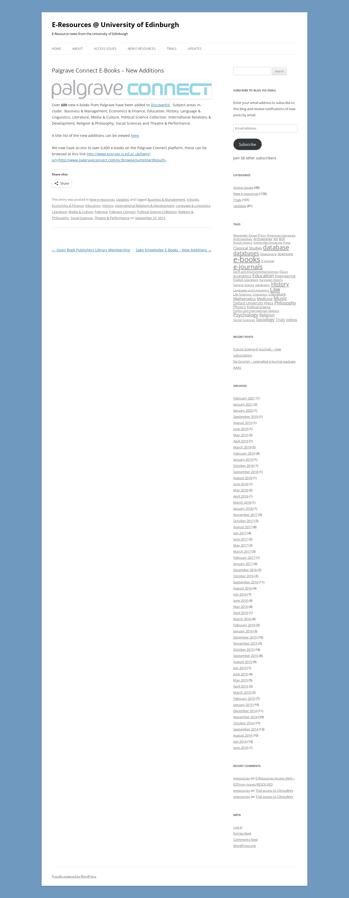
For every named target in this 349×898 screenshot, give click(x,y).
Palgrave (101, 211)
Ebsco (284, 271)
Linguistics (260, 294)
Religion (267, 315)
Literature (59, 211)
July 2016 (240, 594)
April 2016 (240, 612)
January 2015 (243, 704)
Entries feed (242, 833)
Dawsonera (268, 254)
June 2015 (240, 674)
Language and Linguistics (251, 290)
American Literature (281, 235)
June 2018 (240, 484)
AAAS (237, 367)
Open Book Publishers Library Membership (91, 249)
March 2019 (242, 447)
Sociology (265, 319)
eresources (241, 778)
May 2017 (240, 545)
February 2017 (244, 557)
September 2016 (245, 582)
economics (242, 276)
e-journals (248, 266)
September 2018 (245, 471)
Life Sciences (242, 294)
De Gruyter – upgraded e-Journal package (264, 361)
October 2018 (243, 465)
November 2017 (245, 514)
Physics (239, 306)
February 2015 (244, 698)
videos (291, 319)
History (107, 205)
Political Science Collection (157, 211)
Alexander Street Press (249, 235)
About (77, 48)
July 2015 (240, 668)
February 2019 (244, 453)
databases (246, 253)
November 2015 (245, 643)
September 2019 (245, 416)
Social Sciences (82, 218)
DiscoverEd (160, 104)
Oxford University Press (253, 303)
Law (275, 289)
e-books (193, 199)
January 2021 (243, 404)
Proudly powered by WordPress (74, 876)
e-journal (267, 261)
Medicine (265, 298)
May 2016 (240, 606)
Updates (195, 48)
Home (56, 48)
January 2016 (243, 631)
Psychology (245, 314)
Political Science (259, 307)
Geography (262, 285)
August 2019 (242, 422)
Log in (237, 827)
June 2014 (240, 747)
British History (242, 242)
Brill (282, 239)
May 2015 (240, 680)
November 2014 (245, 717)
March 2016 (242, 619)
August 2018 (242, 478)
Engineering (285, 276)
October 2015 (243, 649)
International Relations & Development (144, 205)
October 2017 (243, 520)
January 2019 (243, 459)
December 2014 (245, 710)
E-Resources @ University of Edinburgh (115, 24)
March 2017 (242, 551)
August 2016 (242, 588)
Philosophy (285, 303)
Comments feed (245, 839)
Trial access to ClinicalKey (274, 790)
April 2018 (240, 496)
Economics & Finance (68, 205)
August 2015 (242, 661)
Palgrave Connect (122, 211)
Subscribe (247, 144)
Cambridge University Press (271, 242)
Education (93, 205)
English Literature (245, 280)
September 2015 (245, 655)
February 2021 (244, 398)
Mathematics (244, 298)
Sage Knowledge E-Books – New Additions (174, 249)
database (276, 247)
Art (275, 239)
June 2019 (240, 429)
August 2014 (242, 735)
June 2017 (240, 539)
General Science (243, 285)
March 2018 (242, 502)
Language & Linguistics (193, 205)
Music (280, 298)
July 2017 (240, 533)
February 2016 (244, 625)
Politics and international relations (256, 311)
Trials (172, 48)
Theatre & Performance (112, 218)
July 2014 (240, 741)
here (135, 135)
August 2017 (242, 527)
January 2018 (243, 508)
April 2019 (240, 441)
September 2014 (245, 729)
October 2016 (243, 576)
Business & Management (166, 199)
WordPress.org (244, 845)
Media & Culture (80, 211)
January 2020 (243, 410)
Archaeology (262, 239)
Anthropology (242, 239)
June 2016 (240, 600)
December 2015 (245, 637)
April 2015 (240, 686)
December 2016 (245, 570)
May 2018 (240, 490)
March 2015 (242, 692)
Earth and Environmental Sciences (255, 272)
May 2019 (240, 435)
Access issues (105, 48)
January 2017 (243, 563)
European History (271, 280)
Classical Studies (247, 248)
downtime (285, 254)
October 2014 (243, 723)
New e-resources (142, 48)
